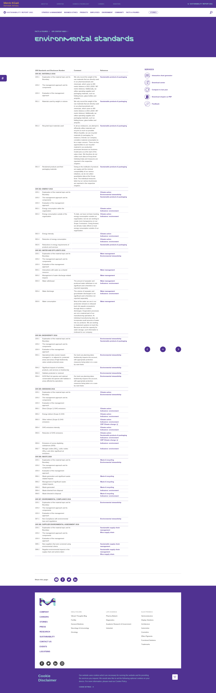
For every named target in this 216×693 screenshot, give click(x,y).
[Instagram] (62, 663)
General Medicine (77, 624)
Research (45, 632)
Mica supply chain (107, 532)
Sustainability (47, 637)
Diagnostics (110, 620)
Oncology (74, 632)
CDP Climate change (108, 424)
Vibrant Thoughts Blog (79, 616)
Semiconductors (147, 616)
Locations (45, 651)
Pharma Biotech (111, 616)
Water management (107, 253)
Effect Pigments (146, 636)
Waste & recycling (107, 460)
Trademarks (145, 644)
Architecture (145, 624)
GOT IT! (175, 677)
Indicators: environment (109, 211)
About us (44, 4)
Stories (44, 622)
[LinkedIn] (55, 663)
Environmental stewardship (110, 194)
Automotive (145, 628)
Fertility (73, 620)
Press (43, 627)
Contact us (46, 642)
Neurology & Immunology (80, 628)
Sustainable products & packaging (113, 77)
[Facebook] (42, 663)
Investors (116, 4)
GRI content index (59, 31)
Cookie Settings (85, 687)
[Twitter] (48, 663)
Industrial (109, 628)
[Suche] (211, 12)
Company (44, 612)
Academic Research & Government (118, 624)
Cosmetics (145, 632)
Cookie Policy (121, 681)
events (43, 647)
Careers (101, 4)
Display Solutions (147, 620)
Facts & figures (41, 31)
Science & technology (81, 4)
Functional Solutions (148, 640)
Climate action (105, 192)
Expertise (60, 4)
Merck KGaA (11, 4)
